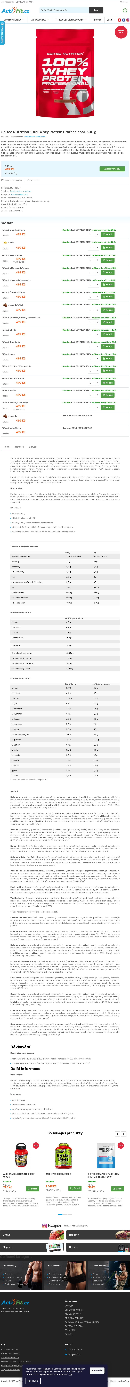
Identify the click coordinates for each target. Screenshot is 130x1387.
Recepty (74, 1234)
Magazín (7, 1247)
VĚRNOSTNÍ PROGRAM (74, 1310)
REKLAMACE (70, 1330)
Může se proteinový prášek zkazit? (16, 1361)
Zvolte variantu (112, 169)
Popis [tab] (6, 447)
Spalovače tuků (55, 1277)
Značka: (20, 191)
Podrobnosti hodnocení (34, 136)
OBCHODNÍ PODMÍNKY (25, 2)
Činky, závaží (98, 1284)
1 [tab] (60, 1214)
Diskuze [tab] (32, 447)
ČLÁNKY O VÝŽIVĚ (73, 1314)
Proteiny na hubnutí (57, 1274)
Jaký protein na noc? (10, 1370)
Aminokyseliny (55, 1284)
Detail (34, 1189)
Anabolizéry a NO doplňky (16, 1284)
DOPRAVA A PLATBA (74, 1326)
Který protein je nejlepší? (12, 1365)
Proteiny (8, 1274)
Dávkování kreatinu (9, 1349)
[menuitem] (14, 20)
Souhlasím (97, 1370)
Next (123, 1134)
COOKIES (68, 1334)
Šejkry (95, 1274)
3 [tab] (70, 1214)
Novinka (73, 1247)
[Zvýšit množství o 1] (97, 234)
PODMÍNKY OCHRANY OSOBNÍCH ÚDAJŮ (82, 1322)
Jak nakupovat (7, 2)
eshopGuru (124, 1381)
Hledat (96, 10)
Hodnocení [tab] (19, 447)
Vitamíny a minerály (13, 1277)
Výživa (6, 1234)
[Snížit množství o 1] (94, 234)
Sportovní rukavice (101, 1277)
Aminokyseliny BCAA (10, 1357)
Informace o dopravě (13, 180)
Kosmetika (97, 1281)
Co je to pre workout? (10, 1353)
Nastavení (33, 1381)
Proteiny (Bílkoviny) (19, 194)
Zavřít (15, 186)
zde (70, 1374)
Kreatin (8, 1281)
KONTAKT (69, 1306)
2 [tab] (65, 1214)
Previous (117, 1134)
